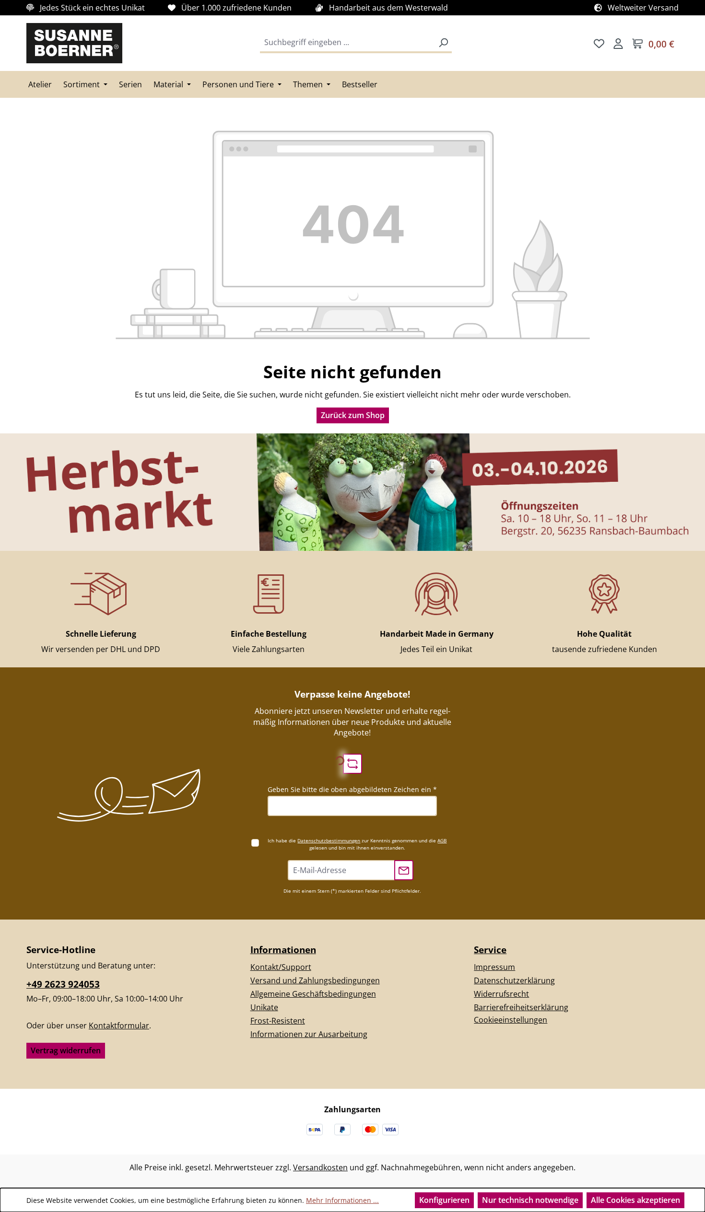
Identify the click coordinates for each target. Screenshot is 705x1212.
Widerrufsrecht (501, 994)
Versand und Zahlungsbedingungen (315, 980)
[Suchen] (443, 43)
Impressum (494, 967)
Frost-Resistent (277, 1020)
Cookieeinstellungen (510, 1019)
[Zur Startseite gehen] (74, 43)
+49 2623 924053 (63, 984)
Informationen (283, 949)
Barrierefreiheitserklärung (521, 1007)
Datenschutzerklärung (514, 980)
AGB (441, 840)
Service (490, 949)
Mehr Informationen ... (342, 1200)
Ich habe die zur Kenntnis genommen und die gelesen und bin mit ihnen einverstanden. (357, 844)
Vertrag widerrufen (66, 1050)
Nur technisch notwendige (530, 1200)
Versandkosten (320, 1167)
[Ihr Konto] (618, 43)
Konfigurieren (444, 1200)
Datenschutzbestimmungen (328, 840)
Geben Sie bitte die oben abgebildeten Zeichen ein (352, 789)
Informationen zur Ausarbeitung (308, 1034)
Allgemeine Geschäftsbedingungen (313, 994)
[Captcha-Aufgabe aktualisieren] (352, 764)
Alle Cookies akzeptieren (635, 1200)
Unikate (264, 1007)
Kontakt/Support (280, 967)
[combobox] (347, 43)
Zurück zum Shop (353, 415)
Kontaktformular (119, 1025)
